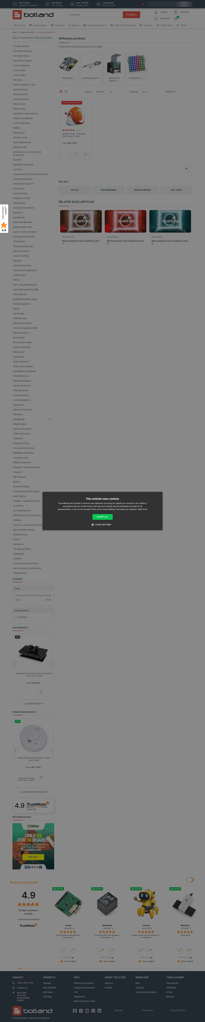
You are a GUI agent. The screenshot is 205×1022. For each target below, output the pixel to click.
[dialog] (102, 511)
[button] (102, 524)
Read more (142, 509)
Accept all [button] (102, 517)
